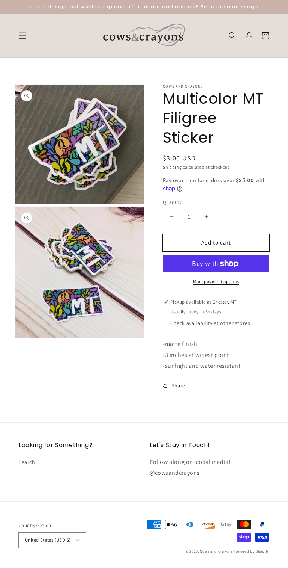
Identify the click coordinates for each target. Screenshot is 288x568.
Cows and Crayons (216, 551)
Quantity (172, 202)
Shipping (172, 167)
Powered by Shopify (251, 551)
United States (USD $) (47, 540)
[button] (22, 35)
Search (27, 462)
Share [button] (178, 385)
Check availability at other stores (210, 323)
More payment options (216, 281)
